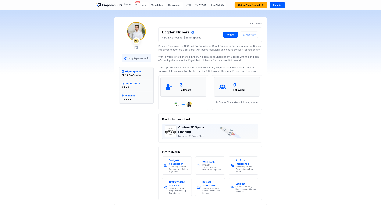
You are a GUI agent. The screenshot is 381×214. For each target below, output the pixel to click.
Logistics (240, 183)
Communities (174, 5)
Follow (230, 34)
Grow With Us (217, 5)
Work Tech (208, 161)
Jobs (188, 4)
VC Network (201, 4)
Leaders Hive (131, 4)
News (143, 5)
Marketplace (157, 5)
